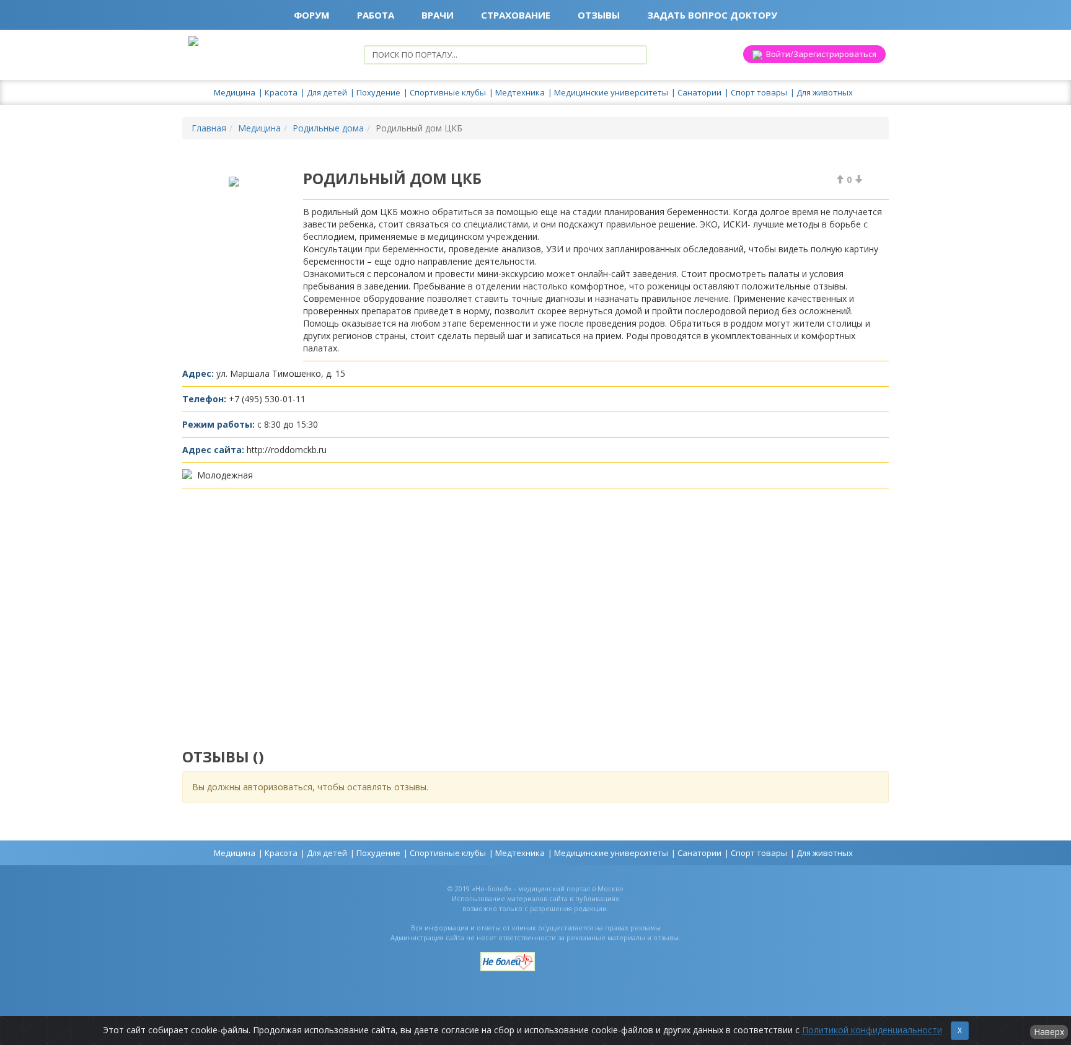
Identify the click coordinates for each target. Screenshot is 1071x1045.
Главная (209, 128)
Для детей (327, 92)
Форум (312, 15)
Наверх (1049, 1032)
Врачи (437, 15)
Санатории (699, 92)
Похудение (378, 92)
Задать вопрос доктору (712, 15)
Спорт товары (759, 92)
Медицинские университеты (611, 92)
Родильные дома (328, 128)
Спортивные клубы (448, 92)
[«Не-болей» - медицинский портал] (507, 956)
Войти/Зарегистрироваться (819, 54)
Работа (375, 15)
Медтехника (520, 92)
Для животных (824, 92)
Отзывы (599, 15)
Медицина (234, 92)
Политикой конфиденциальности (872, 1030)
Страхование (515, 15)
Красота (281, 92)
